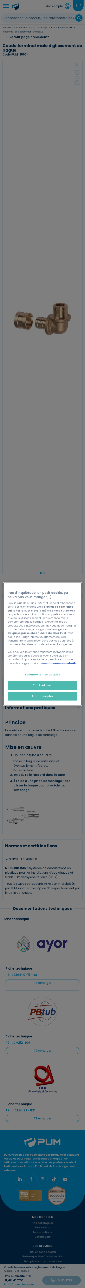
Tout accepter (42, 696)
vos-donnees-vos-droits (59, 663)
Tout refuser (42, 685)
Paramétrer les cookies (42, 674)
